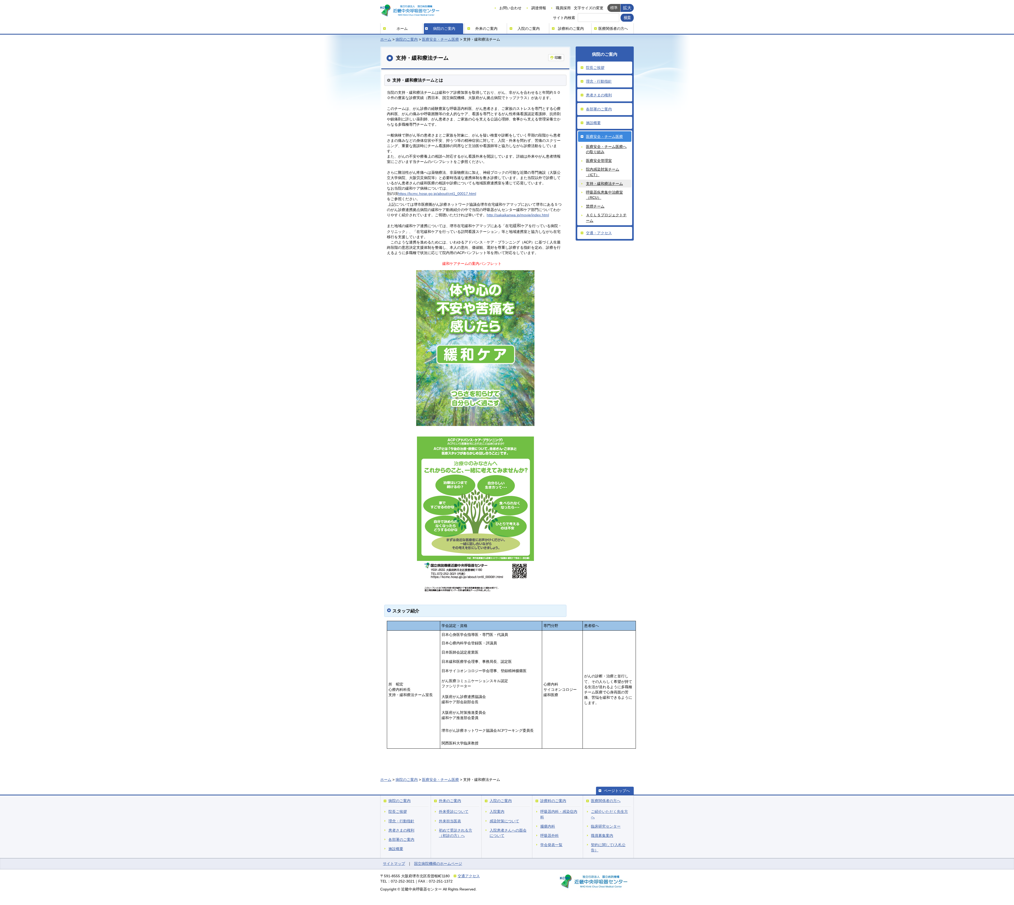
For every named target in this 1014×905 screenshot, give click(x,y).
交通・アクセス (599, 233)
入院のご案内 (529, 28)
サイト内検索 (564, 18)
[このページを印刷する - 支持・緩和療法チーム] (556, 57)
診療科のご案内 (571, 28)
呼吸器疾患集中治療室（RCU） (604, 195)
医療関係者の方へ (613, 28)
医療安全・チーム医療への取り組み (606, 149)
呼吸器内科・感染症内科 (558, 814)
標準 (614, 8)
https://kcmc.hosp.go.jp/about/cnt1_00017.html (437, 193)
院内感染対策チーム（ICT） (602, 172)
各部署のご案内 (599, 109)
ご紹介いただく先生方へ (609, 814)
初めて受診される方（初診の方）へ (455, 833)
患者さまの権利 (599, 95)
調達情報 (538, 8)
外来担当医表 (450, 821)
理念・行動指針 (599, 81)
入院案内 (497, 811)
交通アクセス (469, 876)
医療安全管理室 (599, 160)
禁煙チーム (595, 206)
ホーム (402, 28)
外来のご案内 (486, 28)
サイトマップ (394, 863)
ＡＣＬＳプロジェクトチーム (606, 217)
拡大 (627, 7)
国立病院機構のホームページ (438, 863)
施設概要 (593, 123)
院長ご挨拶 (595, 67)
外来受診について (453, 811)
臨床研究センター (606, 826)
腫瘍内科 (547, 826)
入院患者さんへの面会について (508, 833)
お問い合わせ (510, 8)
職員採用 (563, 8)
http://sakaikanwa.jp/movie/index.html (518, 215)
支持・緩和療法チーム (604, 183)
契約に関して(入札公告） (608, 847)
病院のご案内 (444, 28)
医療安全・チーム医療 (440, 39)
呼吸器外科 (549, 835)
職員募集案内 (602, 835)
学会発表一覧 (551, 845)
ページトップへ (617, 791)
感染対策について (504, 821)
